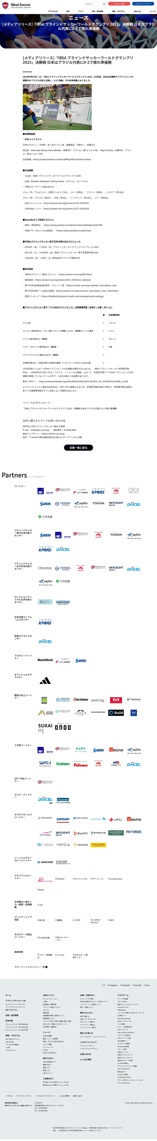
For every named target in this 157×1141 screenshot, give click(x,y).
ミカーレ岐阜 (122, 1055)
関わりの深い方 (86, 1039)
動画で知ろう (47, 1070)
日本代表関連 (47, 1042)
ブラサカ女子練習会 (12, 1050)
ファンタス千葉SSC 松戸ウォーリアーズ (131, 1019)
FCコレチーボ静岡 (124, 1049)
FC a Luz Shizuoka (124, 1089)
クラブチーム (123, 1001)
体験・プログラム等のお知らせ (53, 1047)
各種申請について (49, 1024)
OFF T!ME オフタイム (13, 1045)
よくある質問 (85, 1065)
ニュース (46, 1038)
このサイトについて (88, 1048)
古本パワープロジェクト (88, 1025)
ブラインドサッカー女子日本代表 (17, 1033)
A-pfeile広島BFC (123, 1069)
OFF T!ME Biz (10, 1048)
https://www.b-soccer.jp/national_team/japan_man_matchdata (87, 290)
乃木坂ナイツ (122, 1021)
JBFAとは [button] (137, 11)
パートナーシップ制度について (90, 1010)
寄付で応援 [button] (120, 3)
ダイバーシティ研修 (87, 1005)
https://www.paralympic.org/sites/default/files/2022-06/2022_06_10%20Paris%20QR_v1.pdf (83, 381)
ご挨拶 (45, 1007)
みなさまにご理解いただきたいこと (55, 1030)
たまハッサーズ (123, 1035)
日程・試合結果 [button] (97, 11)
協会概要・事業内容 (49, 1010)
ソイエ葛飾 (121, 1030)
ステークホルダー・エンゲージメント (93, 1042)
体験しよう (46, 1073)
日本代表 (9, 1026)
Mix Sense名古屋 (123, 1052)
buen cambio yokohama (126, 1038)
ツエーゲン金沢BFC (124, 1041)
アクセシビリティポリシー (89, 1054)
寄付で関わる (84, 1022)
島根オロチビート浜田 (125, 1066)
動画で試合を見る (11, 1016)
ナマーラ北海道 (123, 1005)
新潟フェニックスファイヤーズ (128, 1010)
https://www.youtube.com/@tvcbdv (73, 230)
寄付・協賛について (87, 1013)
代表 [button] (67, 11)
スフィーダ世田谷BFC (125, 1033)
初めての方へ (48, 1064)
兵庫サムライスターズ (125, 1061)
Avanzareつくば (123, 1013)
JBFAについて (49, 1001)
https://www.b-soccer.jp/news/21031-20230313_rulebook (63, 279)
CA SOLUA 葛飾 (123, 1080)
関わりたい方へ (86, 1018)
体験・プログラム (13, 1041)
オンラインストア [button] (144, 3)
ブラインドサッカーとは (16, 1006)
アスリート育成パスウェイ (52, 1013)
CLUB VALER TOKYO (124, 1083)
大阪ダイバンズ (123, 1058)
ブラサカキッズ (11, 1056)
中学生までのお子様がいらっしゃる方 (55, 1088)
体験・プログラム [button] (118, 11)
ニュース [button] (153, 11)
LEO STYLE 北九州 (123, 1075)
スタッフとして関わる (87, 1030)
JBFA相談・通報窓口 (50, 1033)
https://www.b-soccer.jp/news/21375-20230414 (66, 208)
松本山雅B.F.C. (122, 1047)
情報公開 (46, 1019)
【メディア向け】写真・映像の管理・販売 (57, 1027)
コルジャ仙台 (122, 1007)
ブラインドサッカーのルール (15, 1013)
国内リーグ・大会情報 (50, 1044)
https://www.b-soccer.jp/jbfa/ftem (75, 274)
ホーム (8, 1001)
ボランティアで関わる (87, 1028)
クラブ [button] (80, 11)
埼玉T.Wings (122, 1016)
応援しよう (46, 1076)
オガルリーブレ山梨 (124, 1044)
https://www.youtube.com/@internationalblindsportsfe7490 (73, 225)
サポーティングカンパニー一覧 (29, 972)
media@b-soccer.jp (40, 429)
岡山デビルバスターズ (125, 1063)
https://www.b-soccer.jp (53, 433)
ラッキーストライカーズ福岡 (127, 1072)
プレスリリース (48, 1053)
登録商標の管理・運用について (53, 1021)
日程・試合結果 (12, 1021)
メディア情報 (47, 1050)
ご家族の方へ (48, 1084)
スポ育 (8, 1053)
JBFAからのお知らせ (50, 1058)
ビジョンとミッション (50, 1005)
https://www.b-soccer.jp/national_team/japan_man (91, 285)
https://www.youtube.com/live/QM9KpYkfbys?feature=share (62, 159)
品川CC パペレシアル (125, 1027)
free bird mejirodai (124, 1024)
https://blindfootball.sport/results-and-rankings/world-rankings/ (72, 296)
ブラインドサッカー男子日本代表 (17, 1030)
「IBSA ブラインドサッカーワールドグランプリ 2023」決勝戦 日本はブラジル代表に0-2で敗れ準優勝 (70, 408)
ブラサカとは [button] (52, 11)
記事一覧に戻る (78, 447)
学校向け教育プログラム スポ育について (93, 1007)
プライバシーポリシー (87, 1051)
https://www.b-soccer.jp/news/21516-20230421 (66, 203)
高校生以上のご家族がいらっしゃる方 (55, 1091)
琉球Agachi (121, 1077)
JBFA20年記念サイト (50, 1068)
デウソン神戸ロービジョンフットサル (130, 1086)
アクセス (46, 1016)
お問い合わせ (85, 1060)
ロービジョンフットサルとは (15, 1010)
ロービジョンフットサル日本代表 (17, 1036)
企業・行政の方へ (87, 1001)
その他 (45, 1056)
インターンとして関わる (88, 1033)
